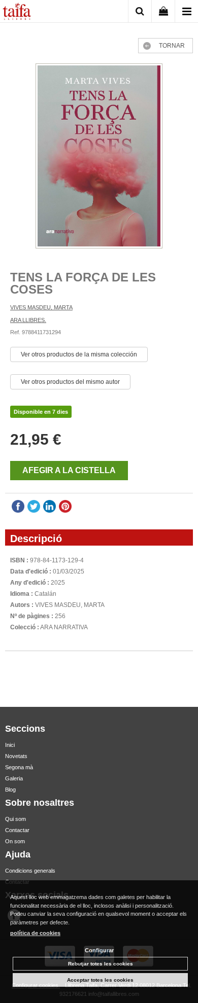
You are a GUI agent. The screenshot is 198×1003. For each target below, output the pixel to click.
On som (15, 841)
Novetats (16, 756)
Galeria (14, 778)
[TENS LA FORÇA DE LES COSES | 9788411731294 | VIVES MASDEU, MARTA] (99, 157)
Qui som (15, 819)
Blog (10, 789)
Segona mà (19, 767)
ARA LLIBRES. (28, 320)
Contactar (17, 830)
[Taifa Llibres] (17, 13)
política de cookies (35, 933)
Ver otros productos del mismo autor (70, 381)
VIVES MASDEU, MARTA (41, 307)
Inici (10, 745)
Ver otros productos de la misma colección (79, 354)
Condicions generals (30, 871)
